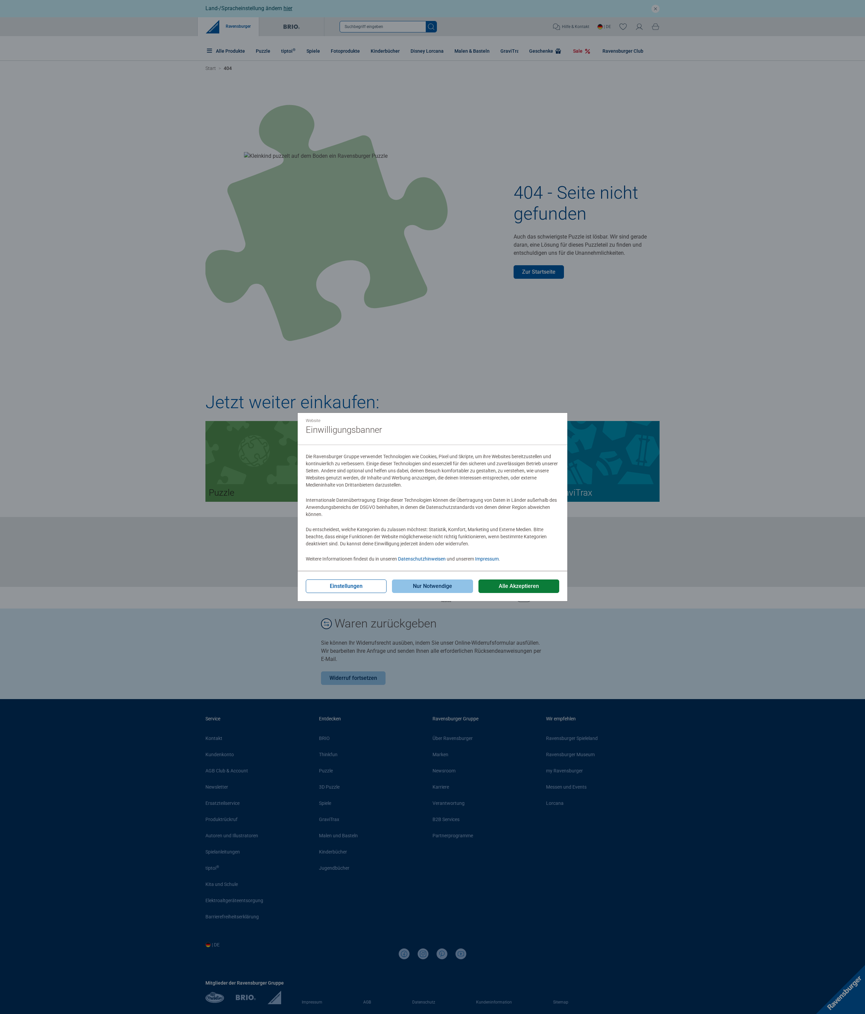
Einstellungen (346, 586)
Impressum (487, 559)
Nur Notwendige (432, 586)
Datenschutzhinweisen (422, 559)
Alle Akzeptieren (519, 586)
